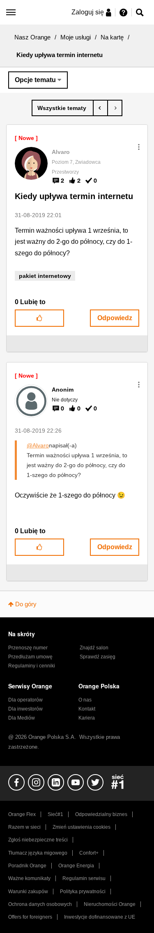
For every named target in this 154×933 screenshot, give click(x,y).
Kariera (86, 718)
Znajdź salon (94, 648)
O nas (85, 700)
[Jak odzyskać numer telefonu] (100, 108)
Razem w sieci (24, 827)
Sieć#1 (55, 814)
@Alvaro (38, 445)
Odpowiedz (114, 317)
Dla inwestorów (25, 709)
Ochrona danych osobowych (40, 904)
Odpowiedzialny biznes (101, 814)
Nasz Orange (32, 37)
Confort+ (89, 853)
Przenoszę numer (28, 648)
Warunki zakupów (28, 891)
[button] (138, 147)
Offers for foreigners (30, 917)
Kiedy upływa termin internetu (74, 196)
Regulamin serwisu (84, 878)
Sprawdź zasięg (97, 657)
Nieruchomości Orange (110, 904)
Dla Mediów (21, 718)
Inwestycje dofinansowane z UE (99, 917)
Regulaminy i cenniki (31, 666)
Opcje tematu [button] (35, 79)
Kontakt (86, 709)
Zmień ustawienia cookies (81, 827)
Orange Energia (76, 866)
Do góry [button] (26, 604)
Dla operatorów (25, 700)
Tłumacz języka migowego (37, 853)
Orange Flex (22, 814)
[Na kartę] (63, 108)
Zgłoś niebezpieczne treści (38, 840)
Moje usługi (75, 37)
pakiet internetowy (45, 276)
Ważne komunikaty (29, 878)
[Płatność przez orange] (114, 108)
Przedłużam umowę (30, 657)
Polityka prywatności (83, 891)
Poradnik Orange (27, 866)
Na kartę (112, 37)
